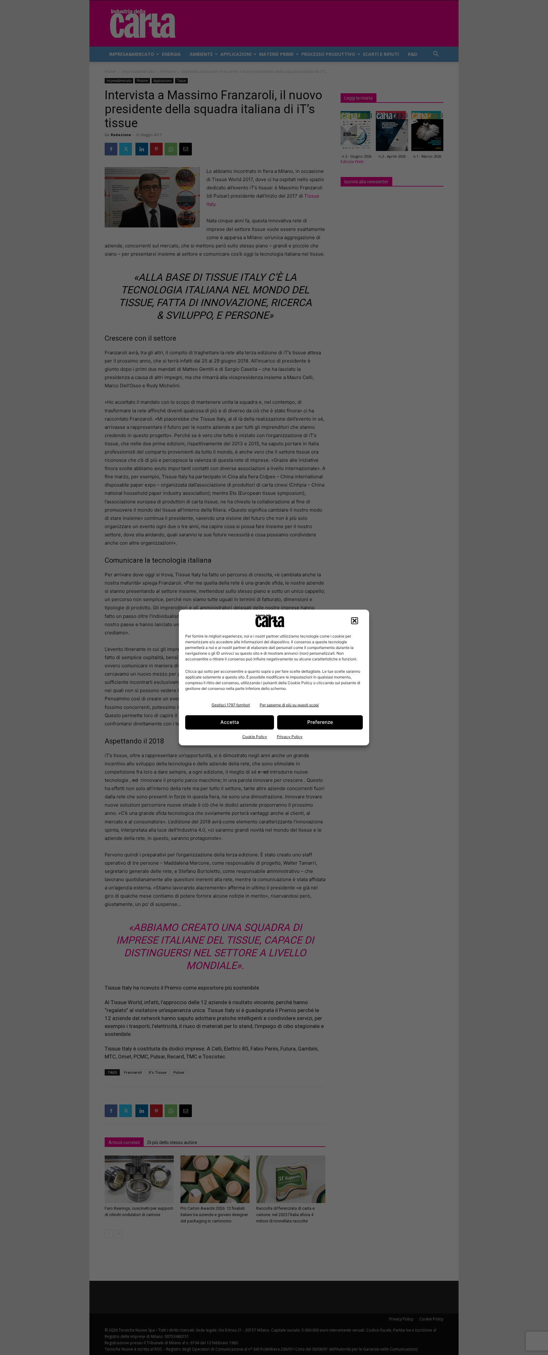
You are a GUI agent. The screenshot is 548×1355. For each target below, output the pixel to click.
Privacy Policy (290, 736)
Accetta (229, 722)
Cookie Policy (254, 736)
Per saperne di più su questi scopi (289, 705)
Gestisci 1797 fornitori (231, 705)
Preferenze (320, 722)
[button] (354, 621)
